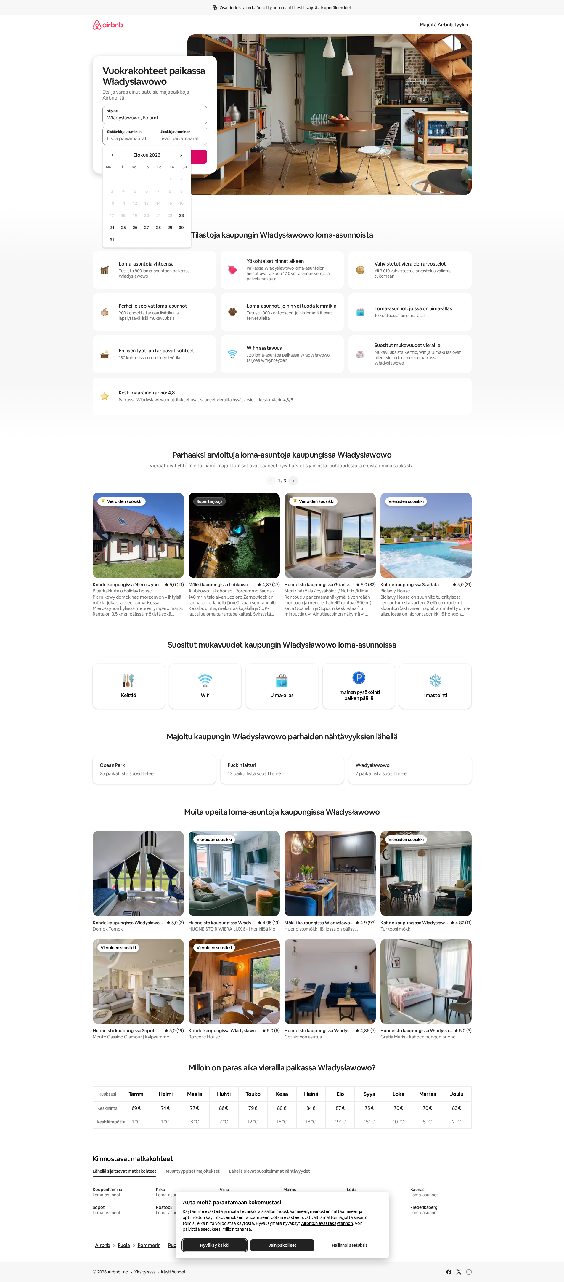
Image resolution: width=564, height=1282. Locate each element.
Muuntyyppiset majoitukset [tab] (193, 1171)
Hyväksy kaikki (214, 1245)
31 (112, 239)
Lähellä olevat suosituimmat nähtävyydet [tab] (269, 1171)
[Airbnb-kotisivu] (108, 24)
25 (123, 227)
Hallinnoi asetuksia (349, 1245)
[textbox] (128, 138)
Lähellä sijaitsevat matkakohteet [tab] (124, 1171)
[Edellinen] (271, 480)
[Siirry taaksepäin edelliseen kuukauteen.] (113, 155)
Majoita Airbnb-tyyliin (444, 25)
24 (112, 227)
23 (181, 215)
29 (170, 227)
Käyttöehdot (173, 1272)
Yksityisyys (144, 1272)
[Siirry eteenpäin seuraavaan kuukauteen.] (181, 155)
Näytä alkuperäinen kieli (328, 7)
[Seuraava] (293, 480)
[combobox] (155, 117)
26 (135, 227)
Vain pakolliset (282, 1245)
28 (158, 227)
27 (146, 227)
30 (181, 227)
